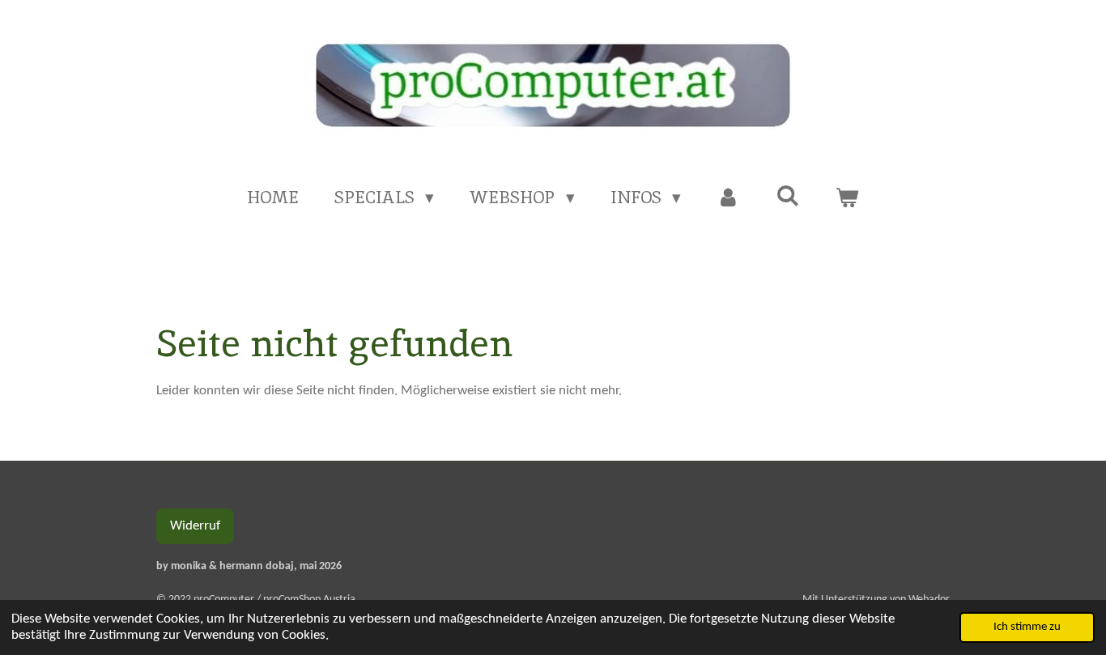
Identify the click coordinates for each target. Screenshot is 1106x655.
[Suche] (787, 195)
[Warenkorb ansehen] (847, 197)
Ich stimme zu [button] (1027, 627)
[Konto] (728, 197)
